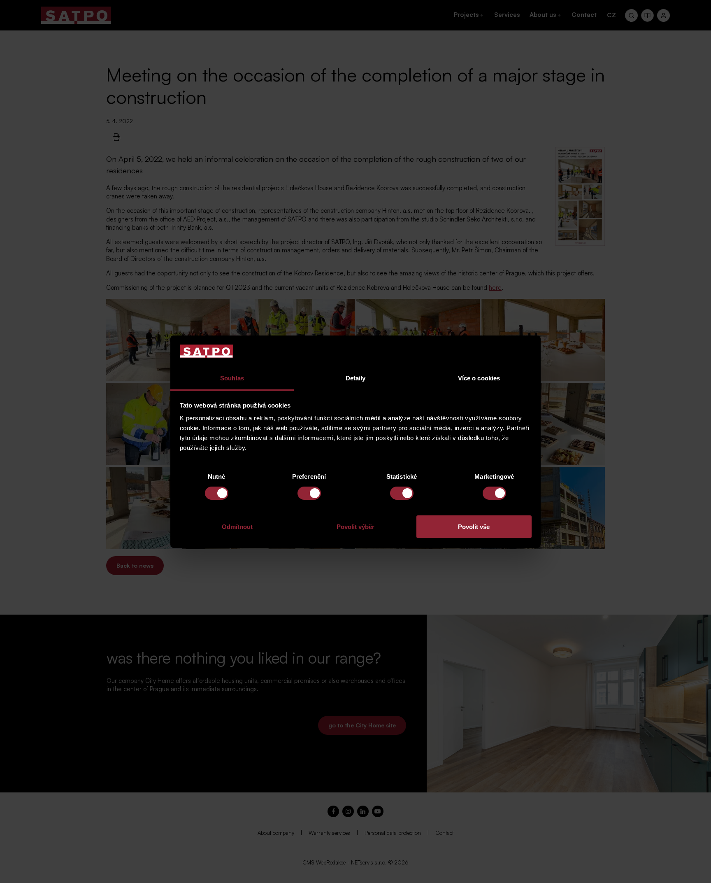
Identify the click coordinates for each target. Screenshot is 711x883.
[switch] (309, 493)
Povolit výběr (355, 526)
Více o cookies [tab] (479, 378)
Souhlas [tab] (232, 378)
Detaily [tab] (356, 378)
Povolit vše (474, 526)
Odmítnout (237, 526)
